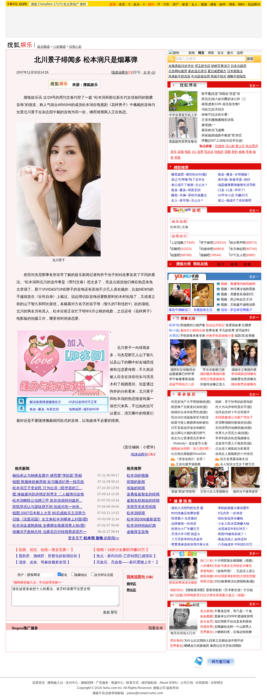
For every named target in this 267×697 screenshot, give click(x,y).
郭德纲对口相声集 (192, 325)
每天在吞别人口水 (183, 633)
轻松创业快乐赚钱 (230, 518)
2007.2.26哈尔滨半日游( (226, 140)
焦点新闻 (206, 611)
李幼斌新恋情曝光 (243, 374)
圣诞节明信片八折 (181, 384)
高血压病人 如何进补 (232, 539)
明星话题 (206, 581)
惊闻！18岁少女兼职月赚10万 (120, 550)
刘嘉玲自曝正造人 (212, 384)
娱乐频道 (43, 46)
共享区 (174, 335)
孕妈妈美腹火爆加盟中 (233, 508)
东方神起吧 (238, 249)
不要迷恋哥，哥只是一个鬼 (233, 611)
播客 (213, 4)
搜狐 (34, 4)
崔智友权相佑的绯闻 (143, 500)
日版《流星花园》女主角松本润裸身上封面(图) (50, 519)
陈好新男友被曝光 (243, 384)
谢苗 (205, 104)
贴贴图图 (206, 616)
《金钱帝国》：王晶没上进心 (234, 571)
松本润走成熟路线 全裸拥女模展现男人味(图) (49, 525)
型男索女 (206, 632)
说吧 (240, 53)
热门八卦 (206, 560)
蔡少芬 (240, 146)
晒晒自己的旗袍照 (196, 646)
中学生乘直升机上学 (183, 115)
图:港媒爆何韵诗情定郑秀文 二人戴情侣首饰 (48, 494)
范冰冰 (209, 152)
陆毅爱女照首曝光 (243, 379)
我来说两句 (120, 72)
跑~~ (212, 125)
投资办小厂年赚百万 (185, 529)
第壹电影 (206, 571)
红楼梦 (246, 325)
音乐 (220, 53)
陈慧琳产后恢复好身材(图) (189, 407)
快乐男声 (252, 146)
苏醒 (227, 152)
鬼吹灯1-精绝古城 (192, 330)
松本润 (175, 227)
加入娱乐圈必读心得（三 (229, 99)
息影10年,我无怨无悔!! (224, 104)
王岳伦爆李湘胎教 (188, 464)
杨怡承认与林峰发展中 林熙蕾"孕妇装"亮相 (47, 475)
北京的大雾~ (220, 114)
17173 (58, 4)
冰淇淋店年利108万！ (233, 529)
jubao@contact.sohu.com (145, 693)
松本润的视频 (138, 475)
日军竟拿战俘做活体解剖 (188, 428)
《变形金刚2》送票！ (191, 459)
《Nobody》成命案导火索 (189, 443)
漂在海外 (176, 640)
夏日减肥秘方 (217, 71)
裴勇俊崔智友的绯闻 (143, 494)
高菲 (205, 130)
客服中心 (117, 683)
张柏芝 (219, 152)
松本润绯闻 (136, 513)
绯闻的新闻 (136, 482)
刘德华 (219, 146)
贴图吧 (175, 255)
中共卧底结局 (200, 76)
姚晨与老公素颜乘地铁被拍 (190, 422)
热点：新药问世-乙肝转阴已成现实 (124, 556)
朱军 (174, 152)
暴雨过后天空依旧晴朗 (225, 646)
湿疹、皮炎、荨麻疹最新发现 (42, 562)
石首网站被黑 (177, 71)
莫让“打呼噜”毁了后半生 (188, 179)
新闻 (192, 53)
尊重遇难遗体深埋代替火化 (190, 544)
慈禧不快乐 (218, 76)
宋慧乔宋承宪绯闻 (141, 507)
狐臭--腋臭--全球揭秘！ (234, 174)
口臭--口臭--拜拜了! (231, 190)
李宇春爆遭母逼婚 (181, 379)
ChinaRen (45, 4)
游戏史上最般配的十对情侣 (234, 454)
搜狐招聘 (87, 683)
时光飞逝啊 (216, 130)
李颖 (205, 140)
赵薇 (181, 152)
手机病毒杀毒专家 (192, 335)
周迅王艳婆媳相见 (212, 379)
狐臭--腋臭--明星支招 (186, 190)
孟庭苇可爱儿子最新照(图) (233, 443)
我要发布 (155, 628)
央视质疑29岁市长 (181, 66)
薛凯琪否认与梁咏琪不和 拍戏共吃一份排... (47, 507)
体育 (122, 4)
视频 (204, 4)
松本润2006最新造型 (144, 519)
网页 (201, 53)
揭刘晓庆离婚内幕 (212, 374)
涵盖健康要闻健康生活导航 (237, 185)
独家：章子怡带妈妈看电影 (234, 402)
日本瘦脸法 (235, 71)
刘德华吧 (207, 249)
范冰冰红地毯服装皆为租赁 (190, 417)
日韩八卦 (75, 46)
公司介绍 (186, 683)
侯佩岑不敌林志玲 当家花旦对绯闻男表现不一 (50, 532)
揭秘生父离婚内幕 (244, 370)
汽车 (166, 4)
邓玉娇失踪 (202, 66)
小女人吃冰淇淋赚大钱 (233, 523)
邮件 (223, 4)
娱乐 (137, 4)
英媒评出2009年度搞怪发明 (233, 616)
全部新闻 (202, 683)
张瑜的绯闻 (136, 488)
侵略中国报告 (236, 76)
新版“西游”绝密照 (183, 491)
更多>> (254, 85)
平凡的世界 (227, 330)
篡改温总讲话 (197, 71)
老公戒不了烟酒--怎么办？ (189, 185)
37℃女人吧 (238, 255)
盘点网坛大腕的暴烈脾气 (188, 433)
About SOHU (169, 683)
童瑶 (205, 125)
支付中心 (72, 683)
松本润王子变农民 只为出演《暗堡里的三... (47, 488)
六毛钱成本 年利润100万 (235, 544)
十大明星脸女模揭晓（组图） (234, 560)
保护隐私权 (149, 683)
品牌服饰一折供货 (183, 523)
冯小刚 (230, 146)
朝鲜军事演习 (220, 66)
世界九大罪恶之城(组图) (232, 433)
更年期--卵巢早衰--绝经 (234, 179)
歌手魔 (206, 94)
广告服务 (102, 683)
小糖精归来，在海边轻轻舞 (233, 632)
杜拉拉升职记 (215, 325)
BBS (241, 4)
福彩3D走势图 (245, 335)
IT (158, 4)
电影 (188, 152)
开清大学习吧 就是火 (185, 534)
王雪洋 (206, 120)
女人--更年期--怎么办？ (187, 200)
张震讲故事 (233, 325)
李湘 (249, 152)
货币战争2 (242, 330)
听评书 (174, 325)
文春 (185, 227)
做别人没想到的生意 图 (187, 508)
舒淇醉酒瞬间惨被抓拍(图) (233, 422)
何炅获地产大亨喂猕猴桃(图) (191, 402)
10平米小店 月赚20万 (233, 195)
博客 (232, 4)
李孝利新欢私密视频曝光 (232, 438)
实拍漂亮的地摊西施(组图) (233, 428)
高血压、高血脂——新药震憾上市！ (125, 562)
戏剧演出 (176, 590)
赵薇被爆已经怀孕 (181, 374)
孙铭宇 (206, 114)
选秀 (200, 152)
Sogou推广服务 (25, 628)
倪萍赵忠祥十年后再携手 (232, 412)
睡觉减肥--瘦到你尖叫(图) (189, 174)
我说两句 (254, 4)
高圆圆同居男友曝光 (183, 141)
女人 (194, 4)
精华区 (131, 584)
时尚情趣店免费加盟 (185, 513)
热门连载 (176, 595)
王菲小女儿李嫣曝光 (214, 491)
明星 (177, 157)
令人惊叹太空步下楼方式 (237, 464)
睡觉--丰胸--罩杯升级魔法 (189, 195)
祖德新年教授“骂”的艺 (227, 135)
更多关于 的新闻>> (93, 538)
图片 (230, 53)
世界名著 (212, 330)
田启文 (206, 99)
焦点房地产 (71, 4)
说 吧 (196, 210)
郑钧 (235, 152)
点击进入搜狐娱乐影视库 (232, 448)
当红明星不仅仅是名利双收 (233, 621)
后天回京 (218, 109)
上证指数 (177, 242)
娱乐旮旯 (206, 621)
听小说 (174, 330)
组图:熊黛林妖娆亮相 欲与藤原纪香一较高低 (48, 482)
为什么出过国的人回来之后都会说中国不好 (214, 640)
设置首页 (38, 683)
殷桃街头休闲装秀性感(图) (189, 412)
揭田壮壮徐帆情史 (183, 370)
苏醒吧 (175, 249)
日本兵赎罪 (238, 66)
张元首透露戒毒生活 (234, 459)
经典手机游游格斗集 (220, 335)
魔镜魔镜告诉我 (223, 120)
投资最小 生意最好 (184, 518)
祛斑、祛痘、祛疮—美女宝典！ (44, 550)
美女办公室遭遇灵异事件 (188, 438)
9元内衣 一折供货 (230, 513)
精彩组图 (206, 576)
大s (194, 152)
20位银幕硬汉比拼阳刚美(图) (234, 581)
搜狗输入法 (55, 683)
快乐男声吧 (238, 242)
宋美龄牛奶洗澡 (179, 76)
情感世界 (206, 627)
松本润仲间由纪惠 (141, 525)
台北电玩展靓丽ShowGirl (188, 454)
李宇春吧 (207, 242)
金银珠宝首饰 (138, 532)
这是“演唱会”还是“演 (226, 94)
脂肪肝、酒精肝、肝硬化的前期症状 (48, 556)
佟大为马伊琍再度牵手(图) (233, 407)
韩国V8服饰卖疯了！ (232, 534)
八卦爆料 (206, 566)
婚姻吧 (205, 255)
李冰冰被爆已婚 (213, 370)
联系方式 (132, 683)
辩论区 (131, 590)
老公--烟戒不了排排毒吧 (234, 200)
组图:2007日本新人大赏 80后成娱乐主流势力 (49, 513)
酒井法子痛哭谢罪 (245, 491)
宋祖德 (206, 135)
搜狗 (83, 4)
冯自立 (206, 109)
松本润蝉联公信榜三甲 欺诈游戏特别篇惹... (47, 500)
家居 (185, 4)
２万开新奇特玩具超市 (187, 539)
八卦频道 (59, 46)
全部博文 (217, 683)
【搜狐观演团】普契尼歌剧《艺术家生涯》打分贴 (218, 590)
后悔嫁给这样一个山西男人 (233, 627)
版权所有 (172, 688)
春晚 (242, 152)
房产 (176, 4)
